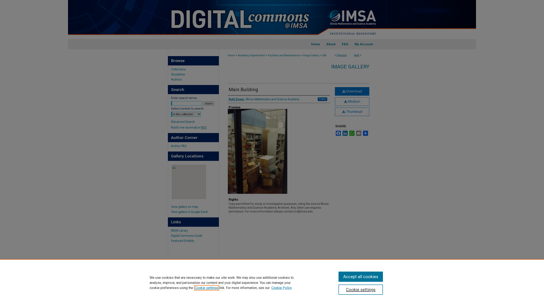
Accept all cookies (360, 276)
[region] (272, 282)
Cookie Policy (281, 288)
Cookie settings (206, 288)
